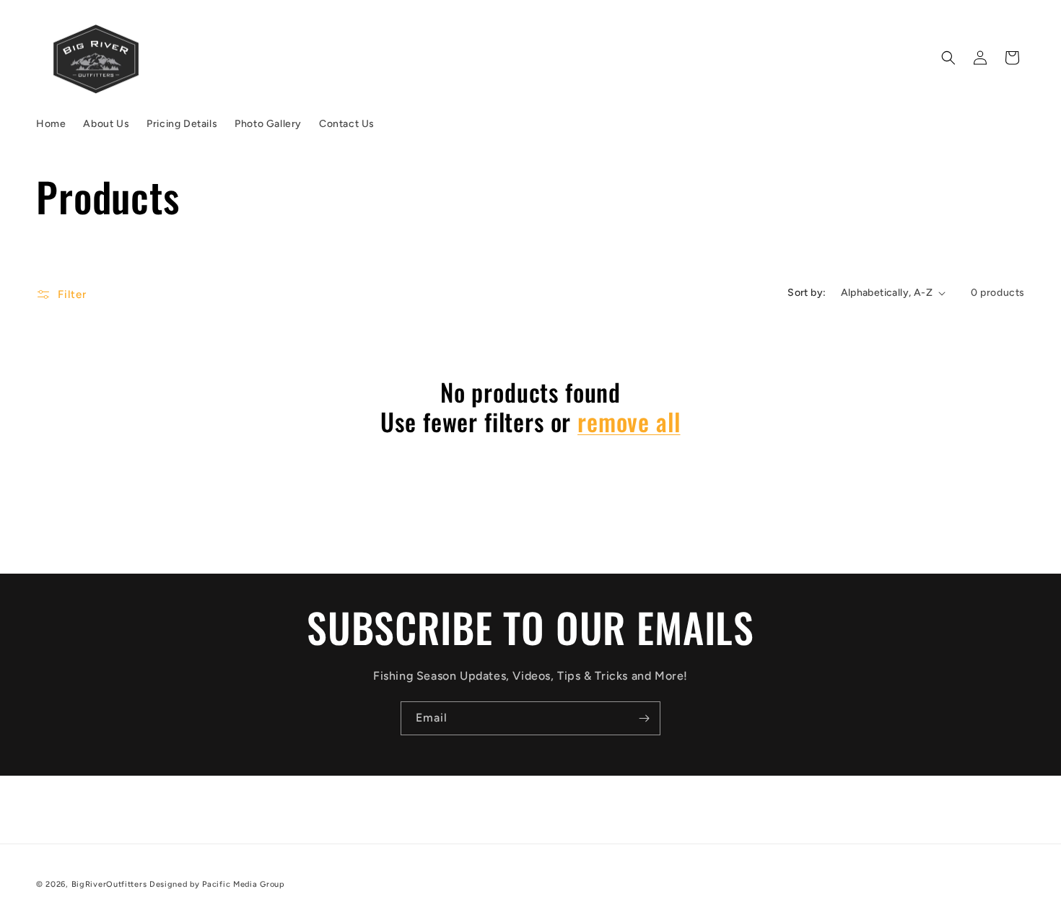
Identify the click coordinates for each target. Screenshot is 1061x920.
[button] (948, 58)
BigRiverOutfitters (109, 884)
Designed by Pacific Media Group (217, 884)
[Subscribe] (644, 718)
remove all (628, 422)
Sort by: (806, 292)
